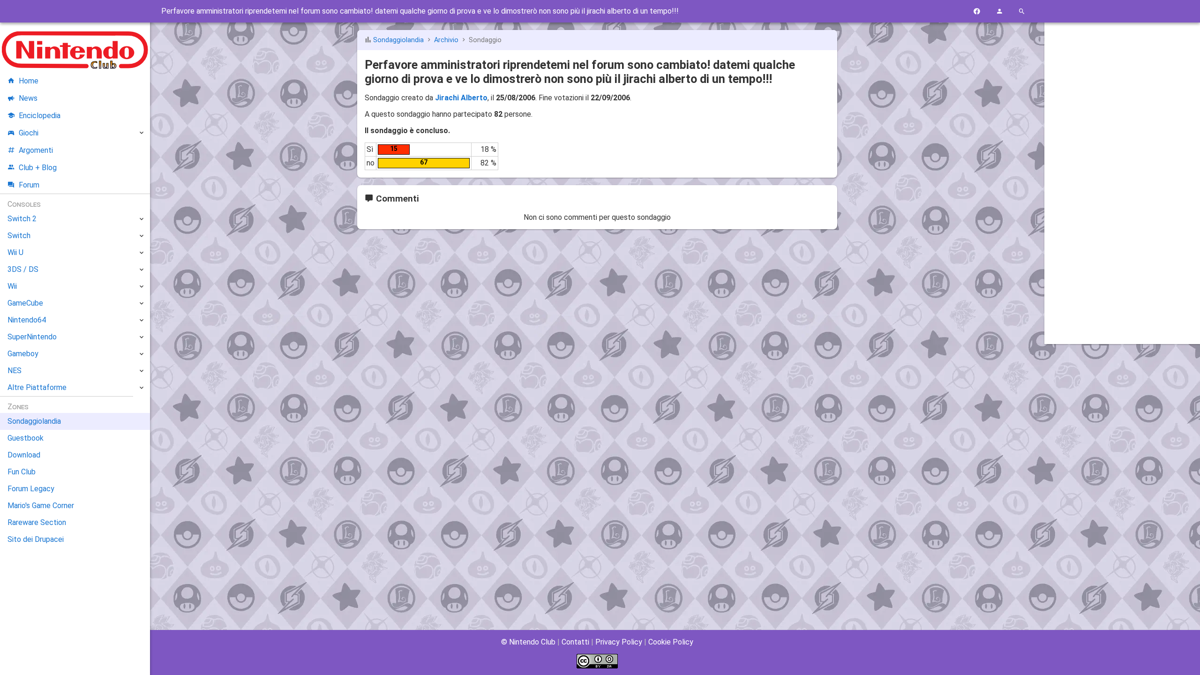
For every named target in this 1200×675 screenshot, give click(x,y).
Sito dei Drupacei (36, 539)
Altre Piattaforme (37, 387)
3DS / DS (23, 269)
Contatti (575, 642)
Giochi (28, 132)
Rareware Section (37, 522)
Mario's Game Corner (41, 505)
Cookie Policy (670, 642)
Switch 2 (22, 218)
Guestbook (26, 438)
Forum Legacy (31, 488)
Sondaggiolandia (398, 40)
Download (24, 454)
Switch (19, 235)
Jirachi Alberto (461, 97)
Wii (12, 286)
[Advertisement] (1122, 172)
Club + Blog (38, 167)
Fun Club (22, 471)
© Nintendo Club (528, 642)
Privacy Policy (618, 642)
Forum (29, 184)
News (28, 98)
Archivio (446, 40)
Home (28, 80)
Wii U (15, 252)
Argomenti (36, 150)
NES (15, 370)
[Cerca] (1022, 11)
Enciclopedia (39, 115)
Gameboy (23, 353)
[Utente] (999, 11)
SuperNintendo (32, 336)
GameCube (25, 303)
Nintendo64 (27, 319)
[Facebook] (977, 11)
